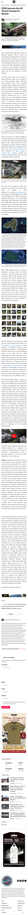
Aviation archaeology (20, 604)
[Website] (24, 620)
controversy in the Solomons (12, 345)
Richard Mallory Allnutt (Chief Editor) (12, 19)
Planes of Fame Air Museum (17, 149)
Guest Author (12, 783)
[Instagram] (7, 769)
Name (3, 682)
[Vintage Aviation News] (14, 1)
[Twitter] (20, 763)
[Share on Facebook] (7, 912)
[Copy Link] (14, 912)
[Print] (17, 912)
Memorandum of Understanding (12, 365)
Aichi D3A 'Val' (11, 604)
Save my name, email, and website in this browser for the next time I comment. (14, 702)
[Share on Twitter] (10, 912)
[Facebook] (26, 620)
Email (3, 689)
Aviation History (5, 606)
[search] (25, 1)
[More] (20, 912)
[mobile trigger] (2, 1)
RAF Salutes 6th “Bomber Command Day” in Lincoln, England (17, 779)
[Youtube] (20, 769)
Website (3, 695)
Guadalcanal (21, 606)
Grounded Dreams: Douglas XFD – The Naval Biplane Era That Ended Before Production (18, 814)
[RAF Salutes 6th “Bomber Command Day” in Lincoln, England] (5, 780)
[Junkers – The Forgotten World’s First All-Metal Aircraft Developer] (5, 798)
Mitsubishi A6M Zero (6, 608)
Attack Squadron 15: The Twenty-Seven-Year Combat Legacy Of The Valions (17, 806)
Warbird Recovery (16, 608)
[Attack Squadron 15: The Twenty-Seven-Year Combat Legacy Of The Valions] (5, 806)
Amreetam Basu (13, 793)
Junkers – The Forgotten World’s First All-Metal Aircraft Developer (18, 798)
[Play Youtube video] (14, 436)
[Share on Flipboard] (18, 614)
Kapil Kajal (12, 801)
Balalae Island (13, 606)
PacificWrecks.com (21, 192)
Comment (4, 664)
